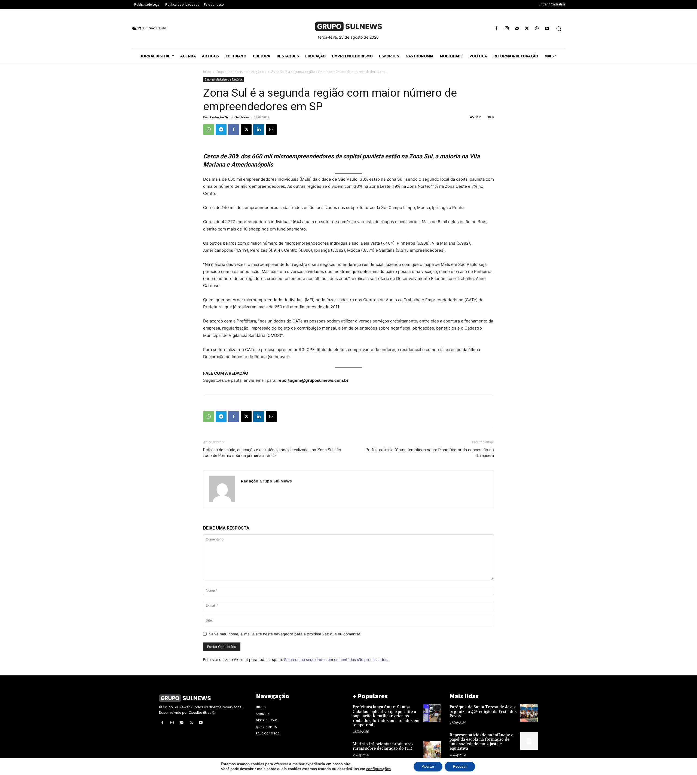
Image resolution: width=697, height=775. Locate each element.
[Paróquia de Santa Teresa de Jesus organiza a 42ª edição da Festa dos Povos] (529, 713)
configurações (378, 769)
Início (207, 71)
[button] (558, 28)
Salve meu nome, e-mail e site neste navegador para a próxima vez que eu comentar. (285, 634)
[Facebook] (496, 28)
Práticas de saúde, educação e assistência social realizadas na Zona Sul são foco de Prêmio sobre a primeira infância (272, 452)
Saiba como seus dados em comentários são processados (335, 659)
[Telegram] (221, 129)
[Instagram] (506, 28)
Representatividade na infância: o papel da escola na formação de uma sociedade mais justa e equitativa (481, 742)
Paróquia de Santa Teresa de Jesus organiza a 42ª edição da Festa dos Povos (483, 712)
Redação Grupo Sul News (230, 117)
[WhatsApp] (537, 28)
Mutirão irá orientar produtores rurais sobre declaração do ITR (383, 746)
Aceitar (428, 766)
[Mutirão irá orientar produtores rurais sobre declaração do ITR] (432, 750)
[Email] (271, 129)
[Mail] (516, 28)
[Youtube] (547, 28)
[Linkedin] (258, 129)
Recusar (460, 766)
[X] (526, 28)
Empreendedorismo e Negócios (241, 71)
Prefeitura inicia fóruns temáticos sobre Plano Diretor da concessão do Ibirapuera (430, 452)
